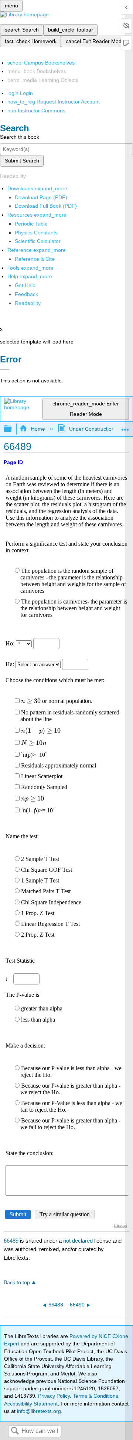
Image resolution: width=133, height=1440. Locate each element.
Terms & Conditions (95, 1396)
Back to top (17, 1282)
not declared (78, 1240)
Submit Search (22, 161)
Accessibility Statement (31, 1404)
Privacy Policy (54, 1396)
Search (14, 1431)
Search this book (19, 137)
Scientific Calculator (38, 241)
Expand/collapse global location (125, 426)
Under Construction (92, 429)
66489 (11, 1240)
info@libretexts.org (38, 1411)
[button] (26, 294)
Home (38, 429)
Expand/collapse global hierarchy (12, 429)
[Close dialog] (4, 369)
